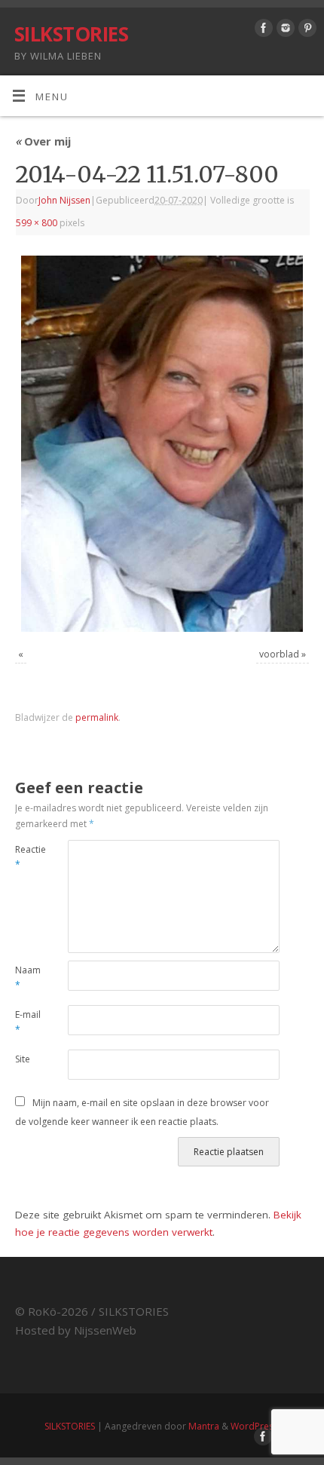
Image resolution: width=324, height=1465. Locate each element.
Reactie (28, 857)
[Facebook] (262, 30)
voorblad (279, 654)
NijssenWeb (105, 1330)
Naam (28, 978)
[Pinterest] (305, 30)
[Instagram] (284, 30)
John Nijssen (64, 200)
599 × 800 (36, 222)
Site (22, 1059)
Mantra (203, 1426)
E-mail (28, 1022)
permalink (96, 717)
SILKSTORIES (71, 34)
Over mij (43, 141)
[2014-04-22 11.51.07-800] (162, 444)
